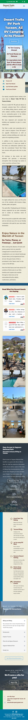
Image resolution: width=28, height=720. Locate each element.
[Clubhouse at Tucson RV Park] (14, 420)
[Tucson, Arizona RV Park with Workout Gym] (14, 437)
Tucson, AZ (9, 81)
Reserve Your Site (14, 481)
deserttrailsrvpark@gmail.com (15, 702)
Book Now (14, 41)
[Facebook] (22, 1)
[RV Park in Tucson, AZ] (14, 370)
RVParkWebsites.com (17, 714)
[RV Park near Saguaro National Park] (14, 403)
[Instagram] (24, 1)
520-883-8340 (11, 696)
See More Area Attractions (14, 658)
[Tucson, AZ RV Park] (14, 344)
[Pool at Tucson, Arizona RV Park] (14, 386)
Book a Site (14, 682)
